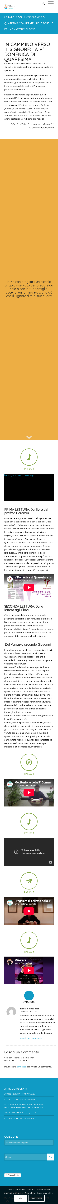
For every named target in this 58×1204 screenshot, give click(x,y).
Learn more (36, 1198)
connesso (21, 1066)
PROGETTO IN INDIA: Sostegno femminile (20, 1112)
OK (20, 1198)
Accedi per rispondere (31, 1038)
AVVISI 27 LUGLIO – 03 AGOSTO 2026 (19, 1099)
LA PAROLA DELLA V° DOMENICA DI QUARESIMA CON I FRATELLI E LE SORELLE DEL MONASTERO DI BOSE (28, 23)
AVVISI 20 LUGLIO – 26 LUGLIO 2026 (19, 1118)
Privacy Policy (13, 1175)
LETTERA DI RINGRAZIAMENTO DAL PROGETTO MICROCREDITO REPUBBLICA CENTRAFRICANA (23, 1106)
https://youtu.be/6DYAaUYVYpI (19, 475)
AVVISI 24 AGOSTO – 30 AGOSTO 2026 (19, 1094)
